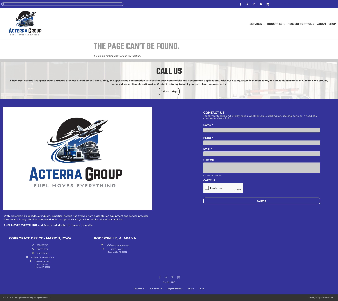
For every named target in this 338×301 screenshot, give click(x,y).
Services (256, 24)
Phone (208, 137)
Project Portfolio (301, 24)
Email (207, 148)
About (321, 24)
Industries (274, 24)
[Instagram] (166, 277)
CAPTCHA (209, 180)
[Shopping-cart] (178, 277)
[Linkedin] (172, 277)
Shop (332, 24)
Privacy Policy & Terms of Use (321, 298)
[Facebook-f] (159, 277)
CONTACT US (288, 4)
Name (208, 124)
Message (208, 159)
